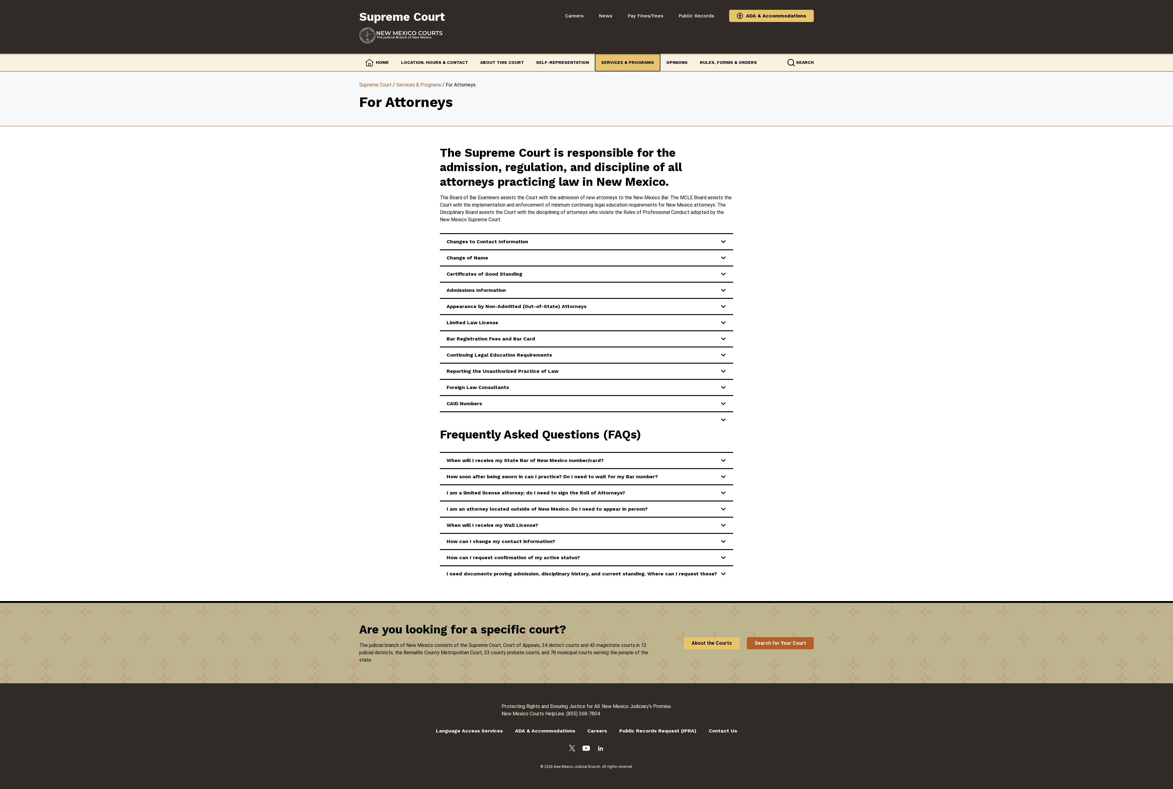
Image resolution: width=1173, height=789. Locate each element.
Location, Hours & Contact (434, 62)
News (605, 16)
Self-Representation (562, 62)
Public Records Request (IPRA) (657, 731)
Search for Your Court (780, 643)
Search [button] (805, 62)
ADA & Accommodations (776, 16)
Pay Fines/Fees (645, 16)
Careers (574, 16)
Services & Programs (627, 62)
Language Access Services (469, 731)
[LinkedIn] (600, 749)
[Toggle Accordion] (588, 419)
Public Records (696, 16)
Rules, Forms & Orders (728, 62)
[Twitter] (572, 749)
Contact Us (723, 731)
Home (382, 62)
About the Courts (712, 643)
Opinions (677, 62)
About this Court (502, 62)
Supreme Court (375, 85)
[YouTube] (586, 749)
